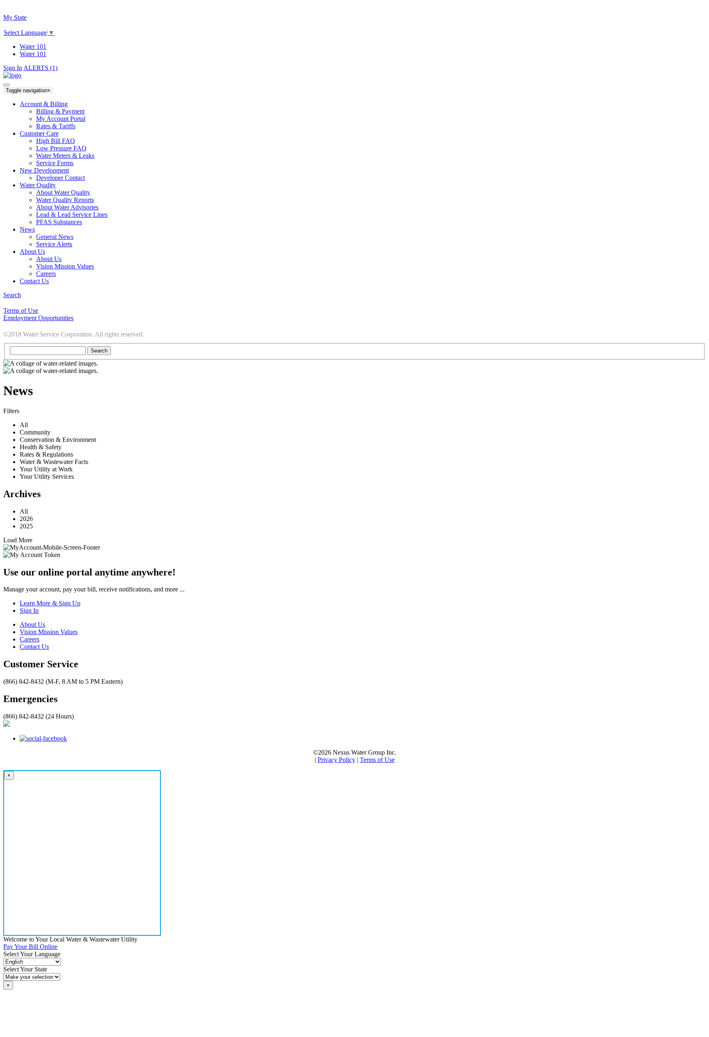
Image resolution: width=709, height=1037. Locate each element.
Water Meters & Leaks (65, 155)
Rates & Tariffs (55, 126)
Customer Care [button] (39, 133)
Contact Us (34, 646)
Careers (46, 273)
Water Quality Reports (65, 199)
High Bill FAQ (55, 140)
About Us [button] (32, 251)
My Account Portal (60, 118)
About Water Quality (63, 192)
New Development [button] (44, 170)
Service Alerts (54, 244)
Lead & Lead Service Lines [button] (71, 214)
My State (15, 17)
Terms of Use (377, 759)
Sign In (12, 67)
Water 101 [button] (33, 53)
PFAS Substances (59, 221)
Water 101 (33, 46)
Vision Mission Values (65, 266)
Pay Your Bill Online (30, 946)
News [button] (27, 229)
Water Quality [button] (38, 185)
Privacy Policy (336, 759)
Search (12, 294)
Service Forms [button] (54, 162)
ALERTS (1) (40, 67)
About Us (49, 258)
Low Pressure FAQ (61, 148)
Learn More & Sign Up (50, 603)
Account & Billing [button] (44, 103)
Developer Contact (60, 177)
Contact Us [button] (34, 280)
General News (54, 236)
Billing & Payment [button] (60, 111)
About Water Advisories (67, 207)
